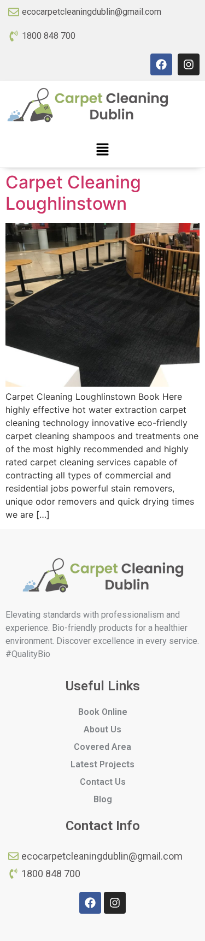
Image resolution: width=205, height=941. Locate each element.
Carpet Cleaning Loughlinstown (73, 192)
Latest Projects (102, 764)
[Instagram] (189, 64)
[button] (102, 150)
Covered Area (102, 747)
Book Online (102, 712)
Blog (102, 799)
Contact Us (103, 782)
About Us (102, 729)
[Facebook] (161, 64)
